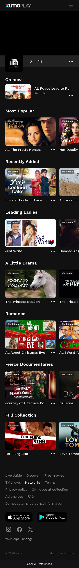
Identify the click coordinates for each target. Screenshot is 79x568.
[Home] (18, 5)
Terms (50, 482)
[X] (30, 529)
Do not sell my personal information (34, 503)
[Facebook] (19, 529)
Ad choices (14, 496)
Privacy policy (16, 489)
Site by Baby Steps (61, 553)
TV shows (13, 482)
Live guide (13, 475)
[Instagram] (8, 529)
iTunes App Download (19, 518)
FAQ (30, 496)
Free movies (54, 475)
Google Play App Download (52, 518)
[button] (39, 91)
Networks (32, 482)
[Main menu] (71, 5)
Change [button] (27, 539)
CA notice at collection (50, 489)
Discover (33, 475)
